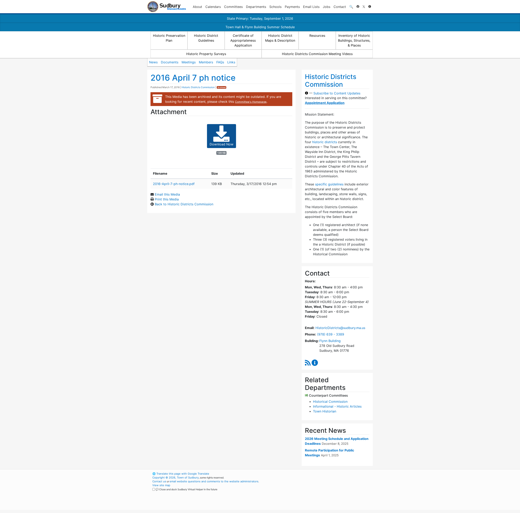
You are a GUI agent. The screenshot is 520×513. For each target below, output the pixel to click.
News (153, 62)
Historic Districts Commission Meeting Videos (317, 54)
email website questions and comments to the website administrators (214, 481)
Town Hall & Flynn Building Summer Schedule (260, 27)
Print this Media (167, 199)
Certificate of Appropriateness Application (243, 40)
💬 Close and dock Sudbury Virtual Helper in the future (186, 489)
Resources (317, 36)
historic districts (324, 142)
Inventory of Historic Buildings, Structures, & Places (354, 40)
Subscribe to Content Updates (336, 93)
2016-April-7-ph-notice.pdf (174, 184)
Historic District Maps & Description (280, 38)
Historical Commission (330, 401)
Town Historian (324, 411)
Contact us (159, 481)
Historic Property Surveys (206, 54)
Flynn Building (330, 341)
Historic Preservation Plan (169, 38)
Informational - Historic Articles (337, 406)
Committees (233, 7)
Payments (292, 7)
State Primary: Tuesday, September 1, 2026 (260, 18)
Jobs (326, 7)
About (197, 7)
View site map (161, 485)
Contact (340, 7)
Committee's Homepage (250, 101)
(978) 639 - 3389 (330, 334)
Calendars (213, 7)
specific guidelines (329, 184)
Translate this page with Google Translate (180, 473)
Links (231, 62)
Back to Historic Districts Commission (184, 204)
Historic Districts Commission (198, 87)
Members (206, 62)
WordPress (318, 473)
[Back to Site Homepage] (166, 6)
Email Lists (311, 7)
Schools (275, 7)
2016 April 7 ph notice (193, 78)
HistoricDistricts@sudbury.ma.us (340, 328)
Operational (325, 493)
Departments (256, 7)
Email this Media (167, 194)
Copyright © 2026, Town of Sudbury (175, 477)
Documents (169, 62)
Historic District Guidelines (206, 38)
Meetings (189, 62)
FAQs (220, 62)
